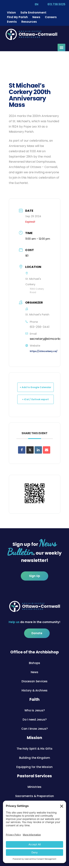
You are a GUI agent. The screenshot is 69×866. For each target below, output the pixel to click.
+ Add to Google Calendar (35, 387)
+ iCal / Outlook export (35, 399)
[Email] (46, 450)
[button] (61, 47)
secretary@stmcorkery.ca (49, 339)
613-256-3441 (39, 327)
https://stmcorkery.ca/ (43, 351)
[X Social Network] (30, 450)
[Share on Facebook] (21, 450)
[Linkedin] (38, 450)
